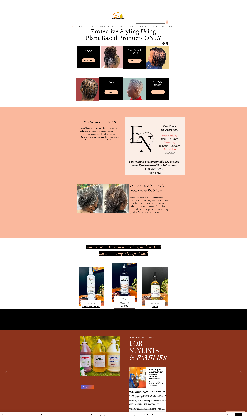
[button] (167, 21)
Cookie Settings (227, 415)
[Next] (241, 373)
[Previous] (6, 373)
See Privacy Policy (150, 415)
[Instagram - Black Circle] (167, 43)
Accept (239, 415)
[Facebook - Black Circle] (163, 43)
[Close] (245, 414)
